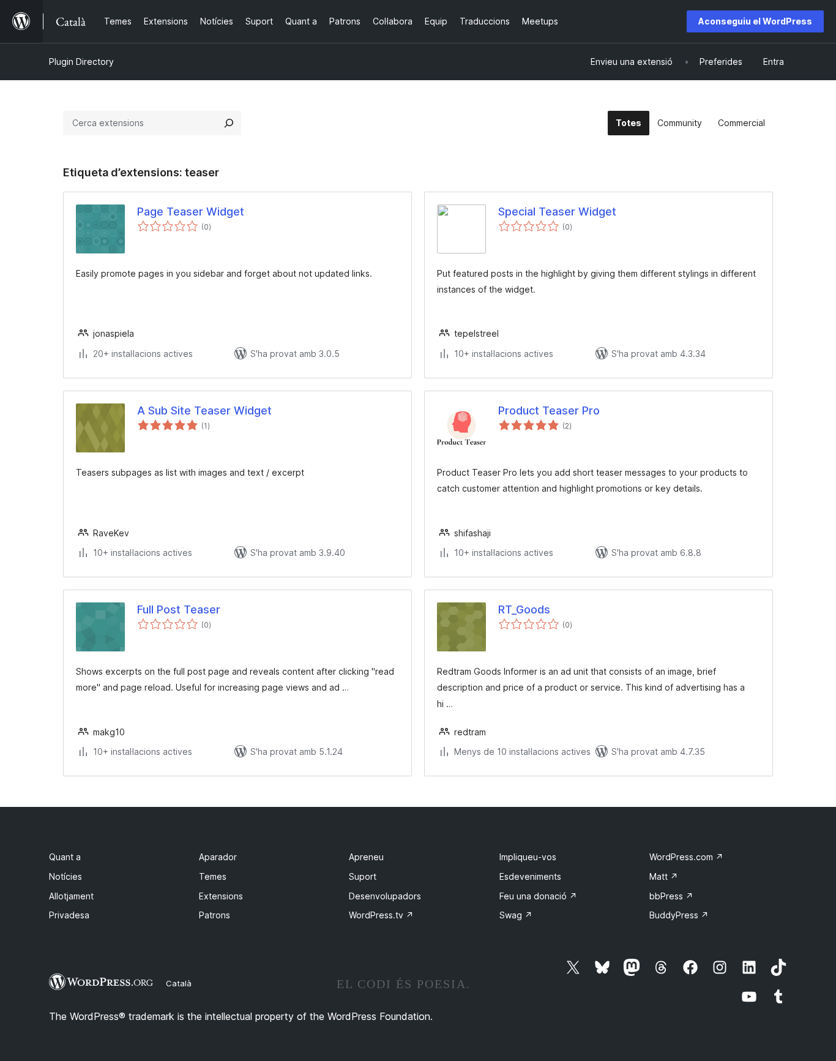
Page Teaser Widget (190, 211)
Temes (212, 876)
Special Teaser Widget (557, 211)
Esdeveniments (530, 876)
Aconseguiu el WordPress (755, 21)
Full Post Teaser (178, 609)
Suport (362, 876)
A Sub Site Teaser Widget (204, 410)
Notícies (65, 876)
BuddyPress (679, 915)
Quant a (65, 857)
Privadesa (69, 915)
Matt (663, 876)
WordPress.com (686, 857)
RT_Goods (524, 609)
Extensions (221, 896)
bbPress (671, 896)
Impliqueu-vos (527, 857)
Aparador (218, 857)
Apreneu (366, 857)
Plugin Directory (81, 61)
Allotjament (71, 896)
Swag (515, 915)
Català (179, 983)
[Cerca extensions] (229, 123)
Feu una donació (538, 896)
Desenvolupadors (385, 896)
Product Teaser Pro (549, 410)
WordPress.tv (381, 915)
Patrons (214, 915)
